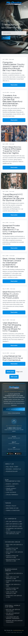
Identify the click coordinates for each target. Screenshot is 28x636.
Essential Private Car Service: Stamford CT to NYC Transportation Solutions (13, 229)
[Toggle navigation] (25, 6)
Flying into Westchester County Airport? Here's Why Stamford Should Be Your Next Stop (13, 66)
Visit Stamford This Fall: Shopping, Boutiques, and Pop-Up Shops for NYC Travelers (12, 327)
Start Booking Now (14, 409)
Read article (14, 85)
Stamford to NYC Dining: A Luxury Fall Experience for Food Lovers (12, 295)
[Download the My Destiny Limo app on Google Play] (10, 454)
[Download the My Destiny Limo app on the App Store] (17, 453)
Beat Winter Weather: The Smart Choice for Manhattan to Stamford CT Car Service (14, 262)
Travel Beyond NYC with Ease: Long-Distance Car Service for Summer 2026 (13, 197)
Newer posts (10, 371)
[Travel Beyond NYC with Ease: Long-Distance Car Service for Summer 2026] (14, 181)
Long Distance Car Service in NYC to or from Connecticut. (13, 358)
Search (6, 37)
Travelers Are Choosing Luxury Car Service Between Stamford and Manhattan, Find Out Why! (12, 100)
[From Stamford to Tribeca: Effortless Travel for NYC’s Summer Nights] (14, 133)
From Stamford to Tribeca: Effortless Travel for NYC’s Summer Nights (12, 150)
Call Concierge (14, 413)
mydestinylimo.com (18, 630)
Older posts (14, 376)
